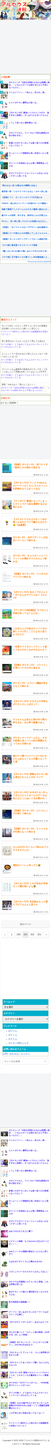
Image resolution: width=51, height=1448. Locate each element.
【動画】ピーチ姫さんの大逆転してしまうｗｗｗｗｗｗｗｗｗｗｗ (26, 233)
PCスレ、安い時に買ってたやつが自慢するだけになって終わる (26, 221)
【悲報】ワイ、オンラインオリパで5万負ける (22, 197)
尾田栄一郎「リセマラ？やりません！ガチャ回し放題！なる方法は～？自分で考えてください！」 (26, 191)
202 (32, 934)
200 (19, 934)
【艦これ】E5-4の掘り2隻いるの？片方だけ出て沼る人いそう (26, 251)
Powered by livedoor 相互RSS (39, 262)
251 (39, 934)
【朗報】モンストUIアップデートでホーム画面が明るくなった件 (26, 239)
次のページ (25, 924)
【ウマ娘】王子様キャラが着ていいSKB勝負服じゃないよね (26, 257)
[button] (45, 1061)
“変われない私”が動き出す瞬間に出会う (19, 185)
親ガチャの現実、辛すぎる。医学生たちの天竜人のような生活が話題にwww (26, 215)
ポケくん (12, 1035)
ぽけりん (12, 1031)
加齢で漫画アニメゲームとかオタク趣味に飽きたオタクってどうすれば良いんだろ (26, 209)
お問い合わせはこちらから (16, 1054)
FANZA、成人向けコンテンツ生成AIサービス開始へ (25, 203)
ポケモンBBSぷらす (18, 1043)
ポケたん (12, 1039)
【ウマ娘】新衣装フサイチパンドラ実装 (19, 245)
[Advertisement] (25, 47)
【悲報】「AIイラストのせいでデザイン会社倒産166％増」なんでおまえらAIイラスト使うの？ (26, 227)
